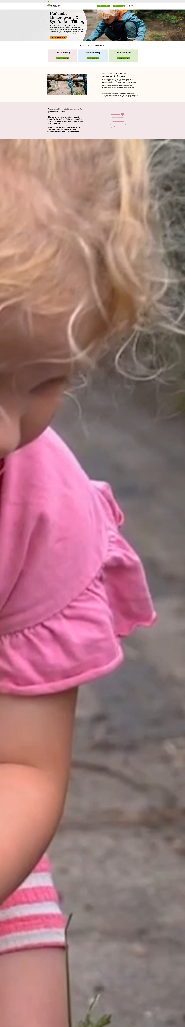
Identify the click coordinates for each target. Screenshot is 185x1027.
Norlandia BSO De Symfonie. (129, 96)
